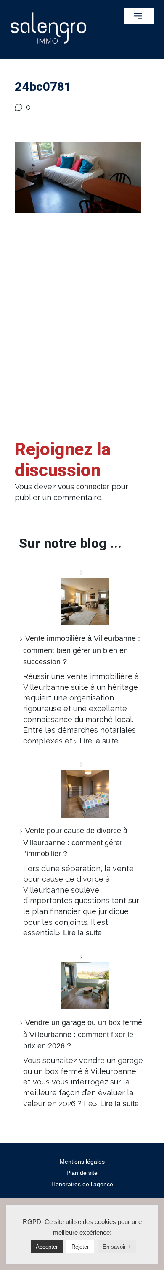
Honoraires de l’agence (82, 1184)
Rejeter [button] (80, 1247)
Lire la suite (98, 741)
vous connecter (83, 487)
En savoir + (117, 1247)
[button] (139, 16)
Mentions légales (82, 1161)
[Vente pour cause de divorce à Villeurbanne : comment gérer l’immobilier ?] (82, 788)
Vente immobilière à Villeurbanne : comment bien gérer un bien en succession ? (81, 650)
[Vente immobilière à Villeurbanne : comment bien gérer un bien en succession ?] (82, 596)
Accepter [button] (47, 1247)
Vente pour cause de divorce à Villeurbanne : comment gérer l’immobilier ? (75, 842)
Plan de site (82, 1172)
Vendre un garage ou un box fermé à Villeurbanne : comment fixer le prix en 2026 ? (82, 1034)
